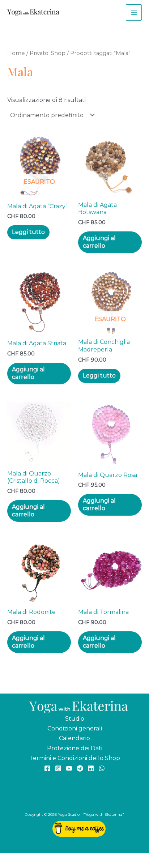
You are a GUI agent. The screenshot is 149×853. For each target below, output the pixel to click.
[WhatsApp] (101, 768)
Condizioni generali (74, 728)
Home (16, 53)
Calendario (74, 738)
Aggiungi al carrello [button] (99, 242)
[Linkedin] (91, 768)
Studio (74, 718)
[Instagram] (58, 768)
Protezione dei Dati (74, 748)
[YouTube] (69, 768)
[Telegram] (80, 768)
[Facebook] (47, 768)
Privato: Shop (47, 53)
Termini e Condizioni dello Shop (74, 758)
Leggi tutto (28, 232)
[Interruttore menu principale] (134, 12)
